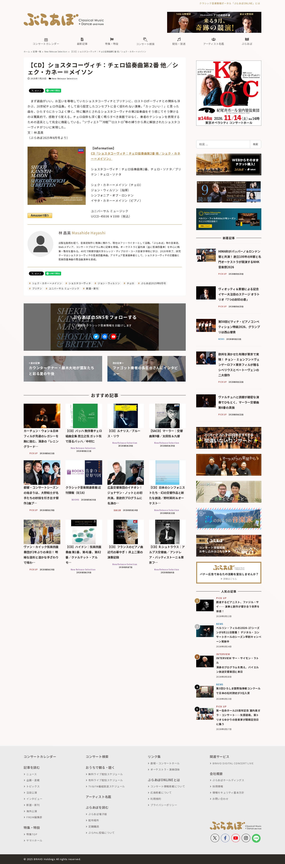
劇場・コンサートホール (165, 763)
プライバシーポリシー (163, 805)
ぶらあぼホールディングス (228, 780)
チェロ (130, 283)
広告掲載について (161, 792)
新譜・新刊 (91, 288)
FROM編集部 (34, 817)
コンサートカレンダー (40, 756)
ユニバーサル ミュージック (63, 288)
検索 (255, 144)
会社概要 (216, 773)
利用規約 (155, 799)
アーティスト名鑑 (98, 796)
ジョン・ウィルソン (108, 283)
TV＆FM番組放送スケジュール (106, 786)
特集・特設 (32, 827)
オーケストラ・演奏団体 (165, 769)
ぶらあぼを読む (97, 807)
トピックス (33, 786)
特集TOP (31, 834)
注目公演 (31, 792)
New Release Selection (65, 78)
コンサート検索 (97, 756)
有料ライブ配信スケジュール (105, 780)
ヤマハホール (34, 840)
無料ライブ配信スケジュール (105, 774)
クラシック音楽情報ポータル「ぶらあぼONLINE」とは (229, 3)
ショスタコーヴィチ (79, 283)
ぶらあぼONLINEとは (164, 779)
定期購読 (93, 826)
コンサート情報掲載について (167, 786)
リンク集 (154, 756)
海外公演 (31, 811)
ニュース (31, 774)
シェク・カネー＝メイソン (46, 283)
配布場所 (93, 820)
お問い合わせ (220, 799)
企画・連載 (33, 780)
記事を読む (32, 767)
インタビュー (34, 799)
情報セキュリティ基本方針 (228, 792)
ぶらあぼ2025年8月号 (153, 283)
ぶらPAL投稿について (101, 833)
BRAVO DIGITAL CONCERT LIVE (232, 763)
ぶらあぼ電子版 (97, 814)
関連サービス (219, 756)
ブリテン (36, 288)
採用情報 (217, 786)
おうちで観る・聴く (100, 767)
